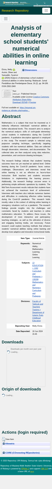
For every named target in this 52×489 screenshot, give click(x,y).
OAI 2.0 (44, 469)
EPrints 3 (25, 469)
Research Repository (15, 10)
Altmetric (9, 443)
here (32, 471)
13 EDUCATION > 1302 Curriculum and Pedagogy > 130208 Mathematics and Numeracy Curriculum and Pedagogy (37, 279)
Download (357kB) (20, 102)
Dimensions (30, 70)
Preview (32, 102)
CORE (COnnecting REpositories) (22, 453)
